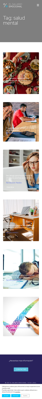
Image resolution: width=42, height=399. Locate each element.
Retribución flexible (14, 133)
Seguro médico (12, 232)
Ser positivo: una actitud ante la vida (20, 324)
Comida (9, 85)
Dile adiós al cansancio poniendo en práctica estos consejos (20, 276)
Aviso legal (32, 383)
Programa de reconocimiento (18, 328)
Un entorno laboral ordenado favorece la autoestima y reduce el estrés (20, 227)
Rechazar (15, 395)
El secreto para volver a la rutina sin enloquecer (20, 129)
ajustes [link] (17, 392)
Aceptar (6, 395)
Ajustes (25, 395)
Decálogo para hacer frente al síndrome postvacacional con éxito (19, 177)
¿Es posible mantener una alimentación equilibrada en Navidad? (18, 80)
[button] (21, 369)
